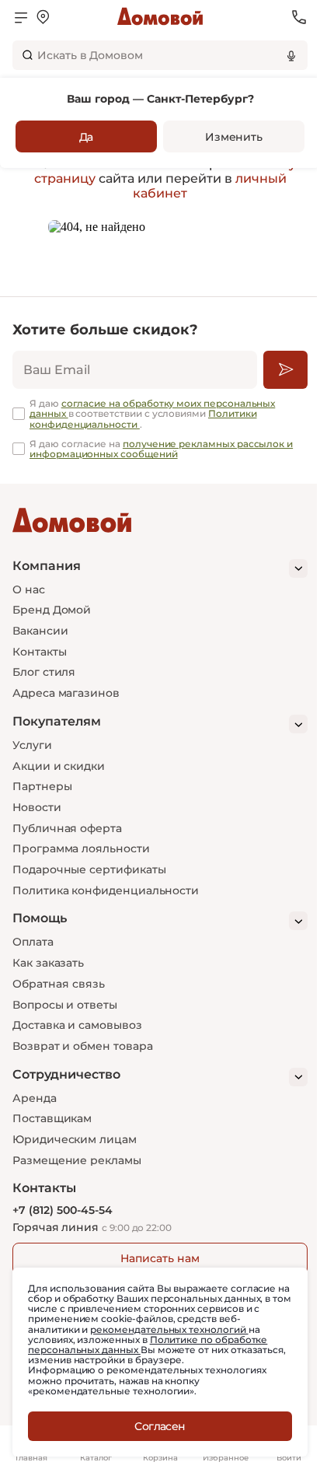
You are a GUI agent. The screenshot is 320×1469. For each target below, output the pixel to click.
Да (86, 137)
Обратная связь (58, 984)
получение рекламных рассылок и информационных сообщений (161, 449)
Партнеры (41, 786)
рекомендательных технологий (169, 1329)
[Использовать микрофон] (291, 55)
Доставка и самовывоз (77, 1025)
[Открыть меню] (21, 17)
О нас (28, 589)
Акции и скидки (58, 766)
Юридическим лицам (74, 1139)
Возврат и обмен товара (82, 1046)
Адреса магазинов (66, 693)
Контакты (39, 652)
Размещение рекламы (76, 1160)
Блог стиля (43, 672)
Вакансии (40, 631)
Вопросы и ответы (64, 1005)
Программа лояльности (81, 848)
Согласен (160, 1426)
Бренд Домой (51, 610)
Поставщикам (52, 1118)
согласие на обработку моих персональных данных (152, 408)
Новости (36, 807)
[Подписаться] (285, 370)
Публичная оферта (67, 828)
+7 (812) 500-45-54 (62, 1210)
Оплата (33, 942)
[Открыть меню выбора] (42, 17)
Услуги (32, 745)
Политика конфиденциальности (105, 890)
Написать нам (159, 1258)
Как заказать (48, 963)
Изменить (234, 137)
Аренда (34, 1098)
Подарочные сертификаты (88, 869)
